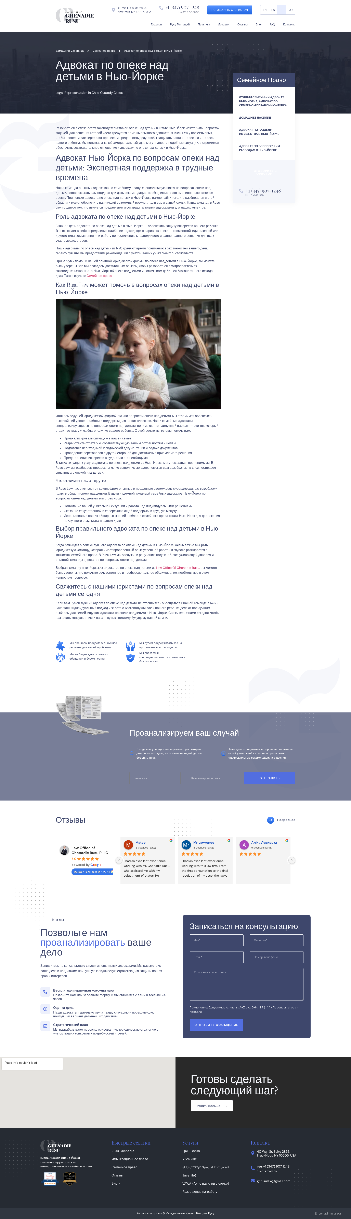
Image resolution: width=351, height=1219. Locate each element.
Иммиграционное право (130, 1159)
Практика (204, 24)
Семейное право (99, 276)
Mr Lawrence (203, 842)
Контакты (289, 24)
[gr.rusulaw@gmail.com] (253, 1181)
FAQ (272, 24)
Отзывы (242, 24)
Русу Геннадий (180, 24)
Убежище (189, 1159)
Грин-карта (191, 1151)
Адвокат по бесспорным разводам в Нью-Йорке (259, 148)
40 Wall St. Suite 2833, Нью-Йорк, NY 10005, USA (276, 1153)
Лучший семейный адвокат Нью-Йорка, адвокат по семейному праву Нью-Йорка (263, 101)
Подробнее (286, 820)
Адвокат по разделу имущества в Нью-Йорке (259, 132)
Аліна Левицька (264, 842)
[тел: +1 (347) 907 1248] (253, 1168)
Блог (259, 24)
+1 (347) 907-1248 (182, 8)
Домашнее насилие (255, 117)
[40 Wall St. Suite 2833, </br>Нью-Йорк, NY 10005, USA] (253, 1153)
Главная (156, 24)
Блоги (116, 1183)
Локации (223, 24)
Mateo (140, 842)
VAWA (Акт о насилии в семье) (205, 1183)
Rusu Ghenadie (123, 1151)
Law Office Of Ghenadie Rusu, (178, 568)
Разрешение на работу (199, 1192)
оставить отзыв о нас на (92, 871)
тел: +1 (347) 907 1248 (273, 1166)
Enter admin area (328, 1213)
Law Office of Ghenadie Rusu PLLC (90, 850)
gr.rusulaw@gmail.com (273, 1181)
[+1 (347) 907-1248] (161, 8)
